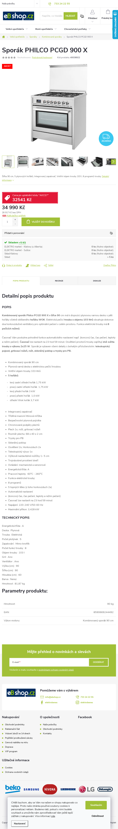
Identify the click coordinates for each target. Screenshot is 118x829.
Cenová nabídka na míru (16, 742)
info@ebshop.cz (53, 697)
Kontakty (47, 733)
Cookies (9, 767)
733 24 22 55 (87, 697)
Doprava (9, 747)
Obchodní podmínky (14, 724)
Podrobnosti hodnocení (42, 57)
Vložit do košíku (43, 222)
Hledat (70, 16)
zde (53, 816)
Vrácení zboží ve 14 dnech (17, 733)
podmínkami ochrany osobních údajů (56, 669)
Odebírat (98, 662)
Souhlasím (96, 805)
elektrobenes (51, 702)
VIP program (11, 751)
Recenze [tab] (59, 281)
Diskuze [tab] (97, 281)
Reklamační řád (12, 729)
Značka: (109, 265)
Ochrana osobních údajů (16, 772)
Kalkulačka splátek (16, 215)
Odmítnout (98, 816)
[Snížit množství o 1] (15, 224)
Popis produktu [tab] (21, 281)
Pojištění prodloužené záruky (19, 738)
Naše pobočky (8, 3)
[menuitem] (17, 29)
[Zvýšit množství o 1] (15, 220)
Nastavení (19, 823)
